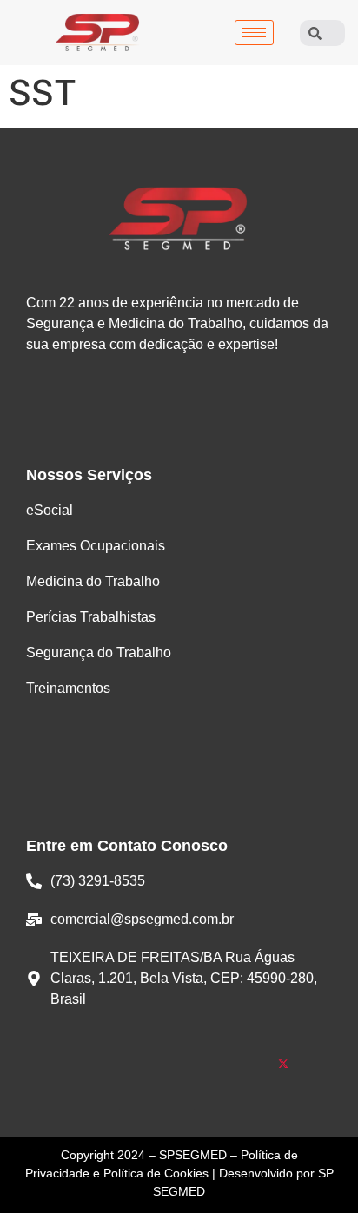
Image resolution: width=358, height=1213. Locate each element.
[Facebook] (75, 1065)
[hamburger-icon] (254, 32)
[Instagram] (144, 1065)
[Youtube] (214, 1065)
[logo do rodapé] (179, 218)
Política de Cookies (156, 1173)
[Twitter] (283, 1065)
